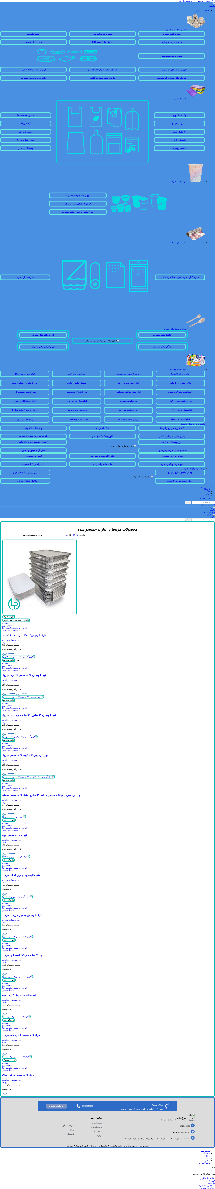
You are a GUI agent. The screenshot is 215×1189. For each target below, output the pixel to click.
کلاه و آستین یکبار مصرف (33, 464)
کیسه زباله (26, 123)
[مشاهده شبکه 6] (48, 535)
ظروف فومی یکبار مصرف (33, 78)
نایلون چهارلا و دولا (25, 140)
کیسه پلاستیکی (178, 99)
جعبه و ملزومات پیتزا (102, 34)
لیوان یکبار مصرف (178, 181)
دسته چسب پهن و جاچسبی (179, 481)
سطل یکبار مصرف (33, 42)
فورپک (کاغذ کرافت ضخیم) (33, 69)
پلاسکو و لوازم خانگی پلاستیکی (192, 424)
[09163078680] (193, 1125)
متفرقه (5, 642)
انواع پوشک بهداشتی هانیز (76, 401)
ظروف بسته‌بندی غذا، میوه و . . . (172, 69)
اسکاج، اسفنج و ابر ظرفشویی (180, 383)
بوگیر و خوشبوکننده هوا (180, 374)
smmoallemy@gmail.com (181, 1132)
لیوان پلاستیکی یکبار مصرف (78, 203)
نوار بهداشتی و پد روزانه (24, 419)
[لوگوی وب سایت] (210, 6)
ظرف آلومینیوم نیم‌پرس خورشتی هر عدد (22, 915)
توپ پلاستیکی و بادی (171, 442)
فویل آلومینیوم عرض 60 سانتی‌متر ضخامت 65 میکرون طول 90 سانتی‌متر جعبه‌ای (41, 795)
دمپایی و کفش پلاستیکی (172, 456)
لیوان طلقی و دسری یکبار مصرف (77, 212)
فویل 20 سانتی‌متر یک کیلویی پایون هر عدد (22, 955)
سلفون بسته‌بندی (179, 123)
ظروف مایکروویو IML (102, 42)
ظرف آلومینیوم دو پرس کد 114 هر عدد (21, 875)
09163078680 (185, 1126)
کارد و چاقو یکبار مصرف (43, 335)
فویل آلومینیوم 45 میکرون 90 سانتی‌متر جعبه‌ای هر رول (29, 715)
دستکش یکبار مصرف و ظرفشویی (172, 450)
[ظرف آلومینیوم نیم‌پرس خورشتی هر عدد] (17, 897)
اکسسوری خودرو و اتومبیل (171, 428)
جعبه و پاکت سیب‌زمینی (172, 56)
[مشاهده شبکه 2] (58, 535)
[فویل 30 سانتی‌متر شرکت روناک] (17, 1056)
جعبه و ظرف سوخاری (171, 42)
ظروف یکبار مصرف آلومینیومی (171, 78)
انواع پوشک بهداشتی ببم (128, 410)
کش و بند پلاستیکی (33, 456)
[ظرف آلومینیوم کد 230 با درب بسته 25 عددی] (39, 614)
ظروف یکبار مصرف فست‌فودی (102, 69)
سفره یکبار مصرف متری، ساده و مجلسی (180, 277)
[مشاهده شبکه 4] (53, 535)
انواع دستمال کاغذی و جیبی (25, 401)
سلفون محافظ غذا (25, 115)
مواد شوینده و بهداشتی (177, 369)
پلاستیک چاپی (179, 132)
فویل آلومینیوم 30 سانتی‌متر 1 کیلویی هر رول (24, 675)
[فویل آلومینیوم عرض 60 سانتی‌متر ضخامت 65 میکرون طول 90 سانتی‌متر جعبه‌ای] (28, 777)
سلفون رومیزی (179, 148)
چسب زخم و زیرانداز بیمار (77, 410)
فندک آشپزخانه (102, 428)
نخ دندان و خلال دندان (76, 374)
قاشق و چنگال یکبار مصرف (174, 329)
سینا (4, 1042)
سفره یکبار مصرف (178, 242)
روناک (4, 1082)
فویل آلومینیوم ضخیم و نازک (25, 392)
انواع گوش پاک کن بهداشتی (76, 392)
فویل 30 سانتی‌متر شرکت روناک (18, 1075)
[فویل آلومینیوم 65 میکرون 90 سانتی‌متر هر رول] (20, 737)
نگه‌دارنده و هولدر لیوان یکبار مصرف (33, 436)
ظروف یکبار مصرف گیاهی (102, 78)
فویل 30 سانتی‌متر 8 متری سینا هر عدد (21, 1035)
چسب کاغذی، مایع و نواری (180, 472)
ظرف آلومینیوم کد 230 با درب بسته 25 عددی (24, 635)
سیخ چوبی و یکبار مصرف (172, 464)
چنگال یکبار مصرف (162, 346)
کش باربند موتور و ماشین (33, 450)
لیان (4, 882)
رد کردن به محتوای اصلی (189, 1)
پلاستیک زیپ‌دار (25, 148)
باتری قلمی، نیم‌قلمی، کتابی (172, 436)
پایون (4, 842)
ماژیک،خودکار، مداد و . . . (25, 481)
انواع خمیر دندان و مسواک (25, 374)
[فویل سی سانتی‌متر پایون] (14, 817)
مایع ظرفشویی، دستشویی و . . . (24, 383)
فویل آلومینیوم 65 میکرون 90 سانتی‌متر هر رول (25, 755)
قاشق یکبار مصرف (162, 335)
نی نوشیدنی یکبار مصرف (43, 346)
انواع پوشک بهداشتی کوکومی (180, 410)
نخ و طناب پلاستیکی (33, 428)
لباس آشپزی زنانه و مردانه (102, 456)
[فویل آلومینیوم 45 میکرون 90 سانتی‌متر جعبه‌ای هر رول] (23, 697)
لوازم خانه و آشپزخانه (102, 464)
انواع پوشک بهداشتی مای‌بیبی (128, 374)
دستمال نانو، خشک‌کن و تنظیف (180, 392)
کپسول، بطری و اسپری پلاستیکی (33, 442)
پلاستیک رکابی (179, 140)
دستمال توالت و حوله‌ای (76, 383)
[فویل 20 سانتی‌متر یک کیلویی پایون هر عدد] (17, 936)
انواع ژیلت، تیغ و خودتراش (128, 383)
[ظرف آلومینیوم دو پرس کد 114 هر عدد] (16, 856)
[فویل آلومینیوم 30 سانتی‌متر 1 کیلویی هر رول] (18, 657)
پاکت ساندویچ (179, 115)
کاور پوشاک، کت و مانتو (102, 436)
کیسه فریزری (25, 132)
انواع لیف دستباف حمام (180, 419)
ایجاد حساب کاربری (207, 1178)
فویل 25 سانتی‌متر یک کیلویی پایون (19, 995)
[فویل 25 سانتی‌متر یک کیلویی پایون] (17, 977)
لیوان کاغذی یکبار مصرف (77, 195)
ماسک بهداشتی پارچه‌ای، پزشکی (76, 419)
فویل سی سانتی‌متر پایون (14, 835)
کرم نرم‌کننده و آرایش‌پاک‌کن (128, 419)
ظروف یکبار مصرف (175, 30)
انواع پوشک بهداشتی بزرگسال (180, 401)
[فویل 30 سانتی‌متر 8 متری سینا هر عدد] (16, 1016)
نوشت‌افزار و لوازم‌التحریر (194, 468)
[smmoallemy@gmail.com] (193, 1131)
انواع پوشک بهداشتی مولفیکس (128, 392)
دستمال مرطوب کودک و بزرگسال (24, 410)
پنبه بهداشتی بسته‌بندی (128, 401)
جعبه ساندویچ (33, 34)
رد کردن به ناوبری (207, 1)
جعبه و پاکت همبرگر (171, 34)
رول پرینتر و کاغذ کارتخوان (25, 472)
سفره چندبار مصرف (25, 277)
